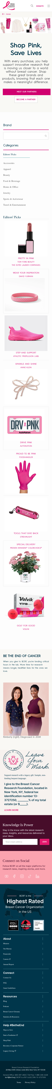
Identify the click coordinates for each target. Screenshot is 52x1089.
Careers (6, 959)
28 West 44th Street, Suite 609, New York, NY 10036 (25, 1070)
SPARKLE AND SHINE (26, 364)
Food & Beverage (11, 181)
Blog (5, 1001)
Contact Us (7, 978)
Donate (40, 6)
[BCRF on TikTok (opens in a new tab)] (30, 876)
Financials (7, 954)
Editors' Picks (9, 154)
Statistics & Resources (11, 1017)
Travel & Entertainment (14, 204)
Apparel (7, 169)
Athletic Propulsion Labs (26, 356)
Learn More (11, 810)
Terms (19, 1082)
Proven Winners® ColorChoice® (26, 548)
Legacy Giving (8, 1051)
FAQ (4, 983)
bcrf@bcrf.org (10, 1077)
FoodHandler (26, 457)
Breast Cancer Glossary (11, 1012)
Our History (7, 949)
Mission (6, 943)
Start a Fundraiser (9, 1035)
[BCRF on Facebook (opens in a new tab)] (14, 876)
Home (8, 14)
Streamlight (26, 537)
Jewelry (6, 192)
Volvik (26, 629)
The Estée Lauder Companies (26, 265)
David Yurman (26, 276)
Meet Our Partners (27, 92)
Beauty (6, 174)
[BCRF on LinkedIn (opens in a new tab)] (37, 876)
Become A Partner (26, 99)
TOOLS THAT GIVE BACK (26, 533)
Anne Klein (26, 367)
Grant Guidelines (9, 988)
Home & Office (10, 186)
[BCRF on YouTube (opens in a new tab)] (6, 876)
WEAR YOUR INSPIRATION (26, 273)
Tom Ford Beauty (26, 262)
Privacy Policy (30, 1082)
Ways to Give (8, 1030)
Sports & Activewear (13, 198)
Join (44, 842)
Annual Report (8, 964)
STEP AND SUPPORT (26, 353)
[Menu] (49, 6)
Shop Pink (7, 1040)
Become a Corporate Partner (13, 1046)
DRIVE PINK (26, 443)
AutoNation (26, 446)
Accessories (8, 163)
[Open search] (32, 5)
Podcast (6, 1006)
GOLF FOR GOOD (26, 626)
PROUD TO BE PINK (26, 454)
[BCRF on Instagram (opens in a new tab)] (22, 876)
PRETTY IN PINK (26, 258)
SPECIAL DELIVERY (26, 544)
